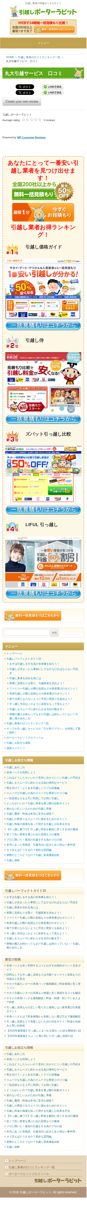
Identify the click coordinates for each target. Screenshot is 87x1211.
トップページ (14, 653)
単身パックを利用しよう (21, 772)
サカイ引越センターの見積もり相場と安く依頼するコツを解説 (43, 992)
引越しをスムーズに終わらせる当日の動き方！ (37, 709)
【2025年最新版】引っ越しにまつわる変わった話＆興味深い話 (43, 1030)
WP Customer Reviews (31, 137)
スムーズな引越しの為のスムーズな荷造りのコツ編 (36, 793)
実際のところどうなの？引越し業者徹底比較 (32, 855)
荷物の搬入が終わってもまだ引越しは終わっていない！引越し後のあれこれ (43, 716)
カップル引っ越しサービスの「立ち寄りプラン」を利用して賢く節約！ (43, 730)
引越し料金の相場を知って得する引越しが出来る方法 (38, 824)
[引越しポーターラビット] (43, 12)
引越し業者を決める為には (25, 678)
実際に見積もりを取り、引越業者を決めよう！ (37, 683)
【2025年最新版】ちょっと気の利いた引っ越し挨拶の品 (39, 1035)
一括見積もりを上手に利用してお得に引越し (32, 798)
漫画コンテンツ (15, 748)
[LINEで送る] (52, 87)
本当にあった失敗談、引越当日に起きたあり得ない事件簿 (40, 844)
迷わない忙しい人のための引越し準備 (28, 808)
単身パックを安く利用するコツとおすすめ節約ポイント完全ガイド (43, 967)
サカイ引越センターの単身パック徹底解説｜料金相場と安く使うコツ (43, 985)
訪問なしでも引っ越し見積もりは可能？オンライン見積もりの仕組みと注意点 (43, 976)
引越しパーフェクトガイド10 (23, 658)
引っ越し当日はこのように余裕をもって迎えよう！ (39, 703)
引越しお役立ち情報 (18, 742)
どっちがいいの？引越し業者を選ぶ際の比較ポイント (38, 803)
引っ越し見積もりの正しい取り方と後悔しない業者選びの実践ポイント (43, 1009)
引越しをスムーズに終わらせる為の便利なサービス (36, 782)
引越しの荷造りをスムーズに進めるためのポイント (36, 819)
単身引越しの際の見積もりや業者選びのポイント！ (39, 693)
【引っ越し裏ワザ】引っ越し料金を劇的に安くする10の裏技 (42, 829)
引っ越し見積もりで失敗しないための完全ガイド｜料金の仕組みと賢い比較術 (43, 1023)
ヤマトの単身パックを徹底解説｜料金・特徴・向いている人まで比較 (43, 1000)
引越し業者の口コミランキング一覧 (39, 57)
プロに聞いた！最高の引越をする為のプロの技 (34, 839)
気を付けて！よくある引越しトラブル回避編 (32, 788)
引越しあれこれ (15, 767)
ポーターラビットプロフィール (25, 737)
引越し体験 (13, 860)
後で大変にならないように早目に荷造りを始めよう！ (41, 698)
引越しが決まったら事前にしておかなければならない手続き (43, 671)
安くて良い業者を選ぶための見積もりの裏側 (32, 834)
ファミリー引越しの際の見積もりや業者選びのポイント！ (43, 688)
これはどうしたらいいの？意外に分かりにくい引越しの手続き (43, 777)
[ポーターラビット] (58, 1182)
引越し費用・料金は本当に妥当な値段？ (30, 813)
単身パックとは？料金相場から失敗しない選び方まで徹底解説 (43, 1016)
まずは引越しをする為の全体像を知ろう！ (34, 663)
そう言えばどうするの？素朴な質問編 (28, 849)
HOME (10, 57)
